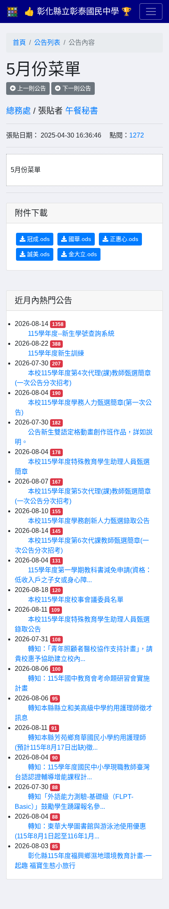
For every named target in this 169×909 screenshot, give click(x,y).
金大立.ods (82, 254)
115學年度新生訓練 (56, 353)
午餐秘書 (81, 110)
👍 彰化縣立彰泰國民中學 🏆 (78, 11)
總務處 (18, 110)
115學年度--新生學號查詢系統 (71, 333)
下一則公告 (76, 88)
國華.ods (79, 239)
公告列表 (47, 42)
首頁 (19, 42)
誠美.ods (37, 254)
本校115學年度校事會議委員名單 (75, 599)
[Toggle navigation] (150, 11)
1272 (136, 135)
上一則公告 (31, 88)
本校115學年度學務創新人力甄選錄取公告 (89, 520)
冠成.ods (37, 239)
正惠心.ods (123, 239)
